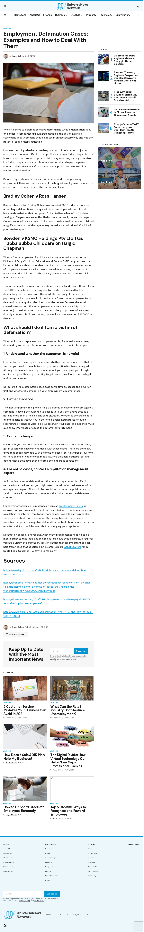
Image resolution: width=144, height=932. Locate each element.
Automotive (93, 867)
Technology (50, 858)
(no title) (106, 160)
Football (91, 862)
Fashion (91, 849)
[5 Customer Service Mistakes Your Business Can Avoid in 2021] (25, 688)
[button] (138, 6)
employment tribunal (71, 506)
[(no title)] (119, 157)
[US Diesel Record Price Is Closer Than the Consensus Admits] (103, 112)
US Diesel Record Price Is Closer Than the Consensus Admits (127, 112)
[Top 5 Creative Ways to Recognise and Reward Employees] (72, 789)
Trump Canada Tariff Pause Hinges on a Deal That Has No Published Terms (126, 128)
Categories (50, 844)
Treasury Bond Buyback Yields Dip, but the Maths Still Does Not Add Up (125, 96)
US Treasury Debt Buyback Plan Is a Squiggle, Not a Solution (124, 59)
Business (7, 28)
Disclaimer (8, 853)
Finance (48, 862)
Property (49, 867)
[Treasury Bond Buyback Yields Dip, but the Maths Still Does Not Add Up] (103, 96)
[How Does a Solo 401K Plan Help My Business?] (25, 736)
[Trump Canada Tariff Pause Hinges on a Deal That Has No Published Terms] (103, 128)
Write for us (8, 867)
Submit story (134, 844)
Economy (92, 876)
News (47, 880)
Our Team (7, 858)
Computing (93, 871)
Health (48, 853)
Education (49, 871)
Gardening (92, 853)
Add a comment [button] (17, 634)
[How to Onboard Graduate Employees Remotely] (25, 789)
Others (91, 844)
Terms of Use (70, 660)
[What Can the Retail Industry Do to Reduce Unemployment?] (72, 688)
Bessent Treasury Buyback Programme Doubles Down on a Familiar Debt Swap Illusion (126, 78)
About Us (7, 849)
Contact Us (8, 871)
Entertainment (51, 876)
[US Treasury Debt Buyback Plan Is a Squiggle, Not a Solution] (103, 59)
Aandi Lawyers (72, 547)
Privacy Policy (55, 660)
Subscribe (81, 651)
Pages (6, 844)
